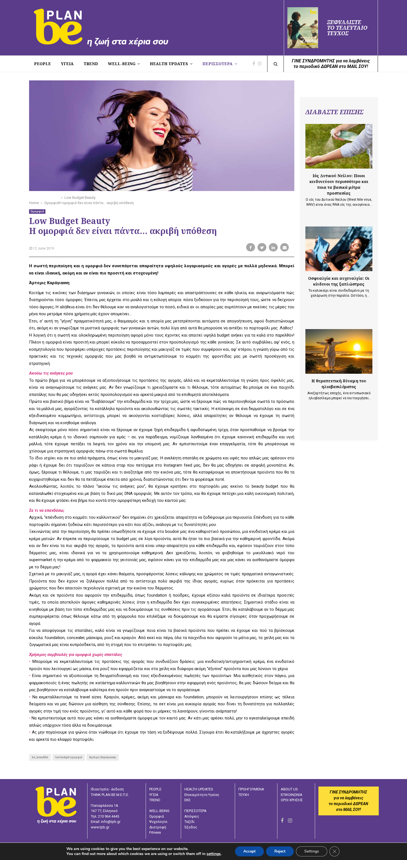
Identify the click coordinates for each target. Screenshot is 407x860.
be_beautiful (40, 757)
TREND (91, 63)
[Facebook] (255, 63)
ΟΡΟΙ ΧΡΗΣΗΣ (292, 800)
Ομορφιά (37, 211)
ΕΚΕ (187, 800)
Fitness (155, 832)
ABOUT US (289, 789)
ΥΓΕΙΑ (153, 795)
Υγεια (67, 63)
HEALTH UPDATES (169, 63)
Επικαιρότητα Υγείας (201, 795)
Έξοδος (190, 827)
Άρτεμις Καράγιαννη (102, 757)
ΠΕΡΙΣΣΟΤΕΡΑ (217, 63)
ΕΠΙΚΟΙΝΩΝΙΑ (291, 795)
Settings (311, 851)
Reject (279, 851)
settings (214, 853)
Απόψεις (191, 816)
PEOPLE (42, 63)
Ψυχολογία (158, 822)
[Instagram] (261, 63)
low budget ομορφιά (68, 757)
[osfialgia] (338, 249)
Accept (249, 851)
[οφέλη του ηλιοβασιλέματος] (338, 351)
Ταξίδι (189, 822)
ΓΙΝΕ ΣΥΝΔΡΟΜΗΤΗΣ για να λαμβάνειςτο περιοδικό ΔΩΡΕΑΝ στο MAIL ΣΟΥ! (331, 63)
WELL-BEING (121, 63)
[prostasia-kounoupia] (338, 146)
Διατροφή (157, 827)
